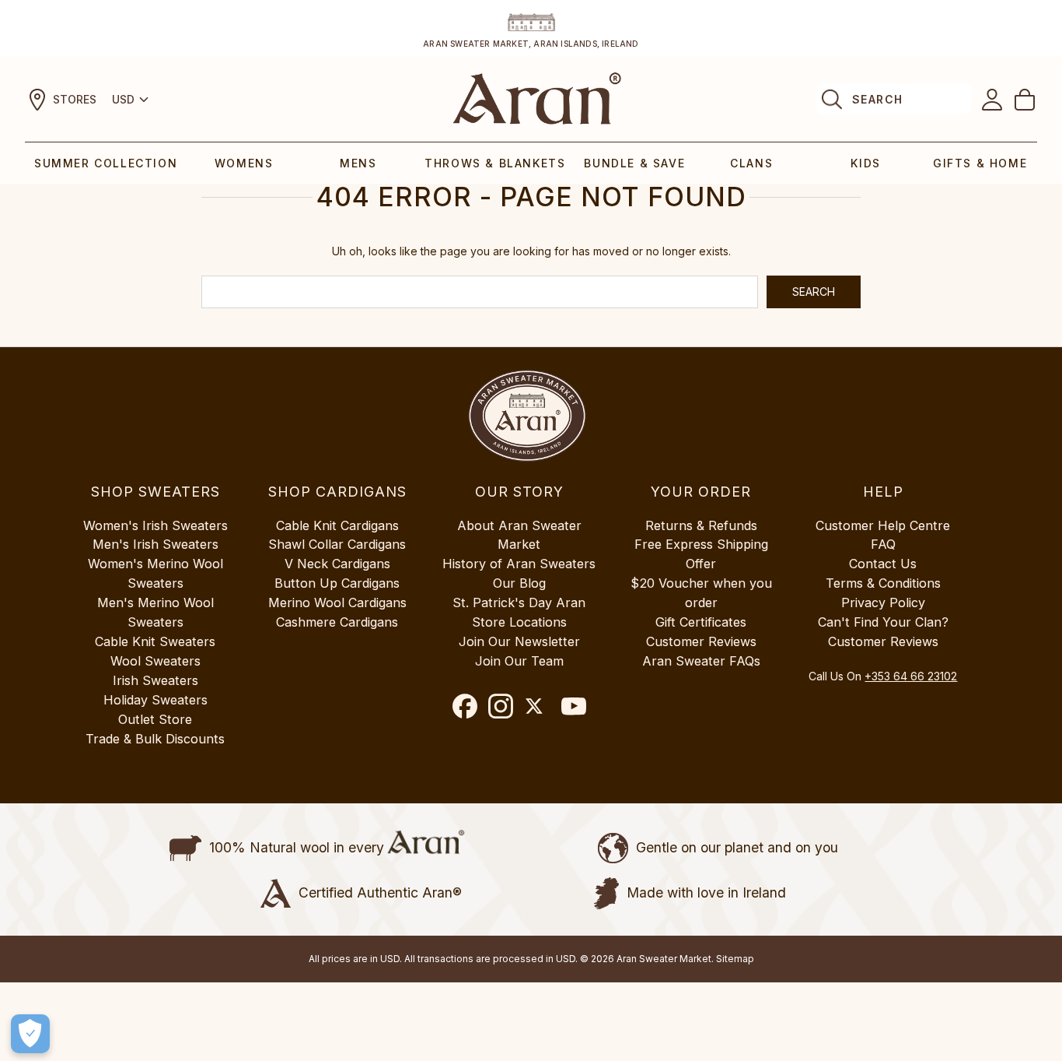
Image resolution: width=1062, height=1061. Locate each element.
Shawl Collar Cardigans (337, 544)
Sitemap (735, 958)
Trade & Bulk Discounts (155, 739)
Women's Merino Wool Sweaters (155, 573)
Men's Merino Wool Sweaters (155, 612)
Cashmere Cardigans (337, 622)
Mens (358, 163)
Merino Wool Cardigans (337, 602)
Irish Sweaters (155, 680)
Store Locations (519, 622)
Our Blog (519, 583)
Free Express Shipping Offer (701, 553)
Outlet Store (155, 719)
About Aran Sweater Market (519, 535)
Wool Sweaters (155, 661)
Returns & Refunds (701, 525)
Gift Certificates (700, 622)
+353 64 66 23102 (911, 676)
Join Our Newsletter (519, 641)
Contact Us (883, 563)
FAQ (883, 544)
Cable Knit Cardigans (337, 525)
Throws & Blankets (494, 163)
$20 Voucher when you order (701, 592)
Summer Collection (105, 163)
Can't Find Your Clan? (883, 622)
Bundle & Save (634, 163)
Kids (865, 163)
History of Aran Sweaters (519, 563)
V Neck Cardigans (337, 563)
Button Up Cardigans (337, 583)
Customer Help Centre (883, 525)
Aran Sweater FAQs (701, 661)
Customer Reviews (701, 641)
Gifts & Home (980, 163)
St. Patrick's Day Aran (518, 602)
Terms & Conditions (883, 583)
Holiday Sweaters (155, 700)
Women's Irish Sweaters (155, 525)
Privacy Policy (883, 602)
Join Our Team (519, 661)
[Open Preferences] (30, 1033)
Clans (751, 163)
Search (877, 99)
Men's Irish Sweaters (155, 544)
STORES (74, 99)
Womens (244, 163)
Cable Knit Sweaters (155, 641)
